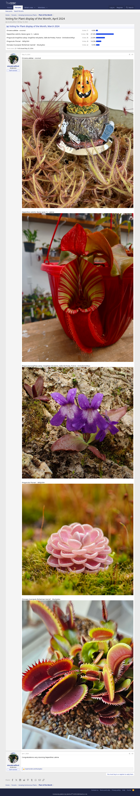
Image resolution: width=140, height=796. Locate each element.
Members (41, 7)
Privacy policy (116, 790)
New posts (8, 11)
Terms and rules (105, 790)
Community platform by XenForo (70, 794)
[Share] (129, 54)
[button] (34, 7)
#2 (132, 753)
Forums (18, 7)
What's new (28, 7)
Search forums (19, 11)
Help (123, 790)
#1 (132, 54)
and (33, 769)
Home (9, 7)
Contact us (94, 790)
